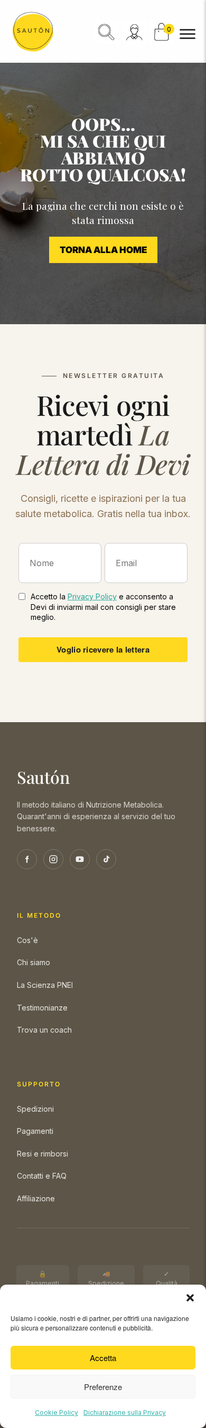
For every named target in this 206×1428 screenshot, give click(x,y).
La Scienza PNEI (45, 984)
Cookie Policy (56, 1412)
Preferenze (103, 1386)
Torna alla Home (103, 250)
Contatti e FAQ (42, 1175)
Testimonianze (42, 1007)
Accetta (103, 1357)
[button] (190, 1298)
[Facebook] (27, 859)
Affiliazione (36, 1198)
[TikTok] (106, 859)
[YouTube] (80, 859)
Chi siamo (33, 962)
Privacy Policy (92, 596)
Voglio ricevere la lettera (103, 649)
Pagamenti (35, 1130)
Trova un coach (44, 1029)
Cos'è (27, 940)
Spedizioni (35, 1108)
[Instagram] (53, 859)
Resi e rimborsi (42, 1153)
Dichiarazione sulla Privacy (124, 1412)
